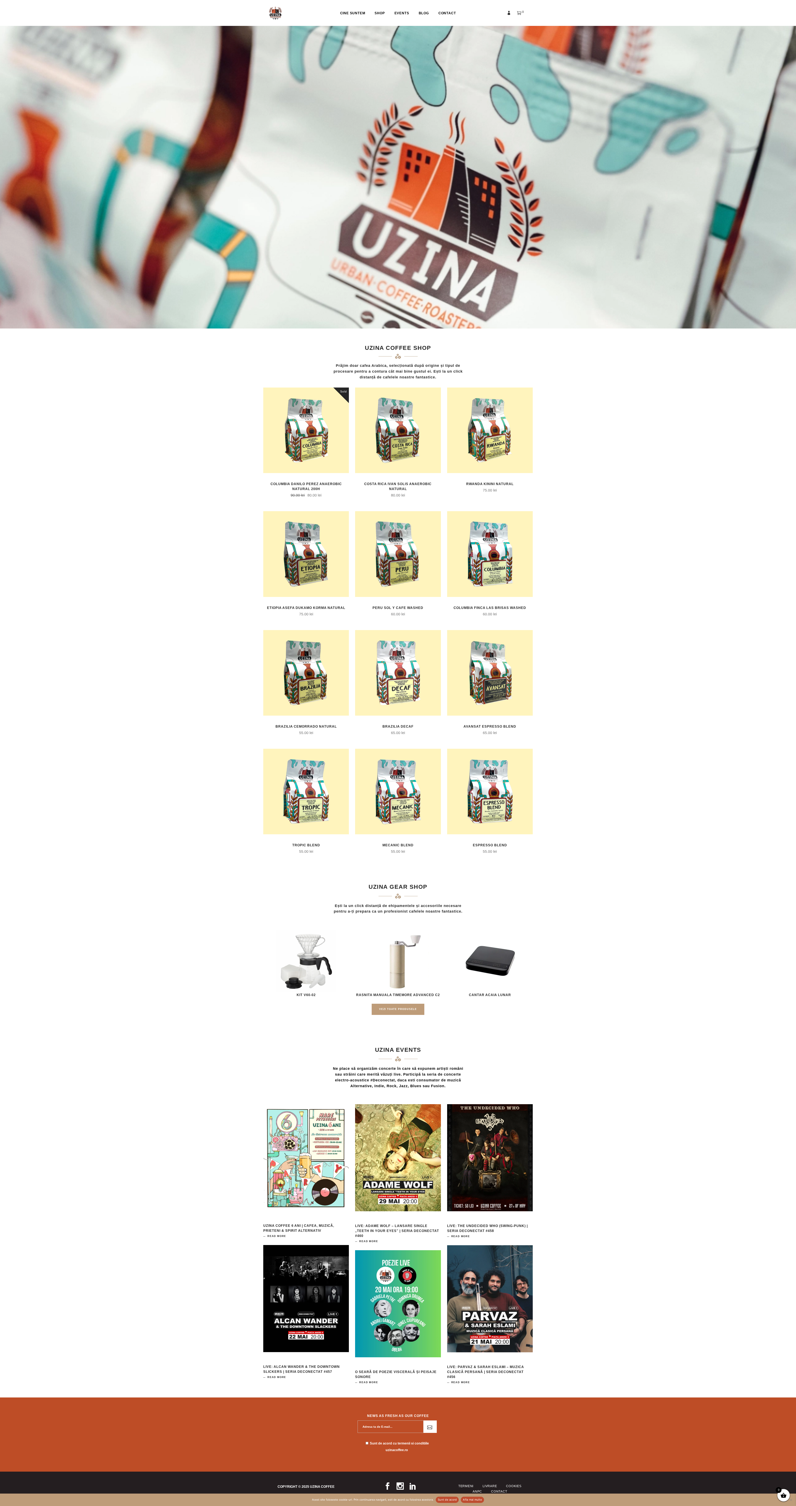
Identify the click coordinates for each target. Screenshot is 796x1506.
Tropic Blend (306, 845)
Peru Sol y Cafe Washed (398, 608)
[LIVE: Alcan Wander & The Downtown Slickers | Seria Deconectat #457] (306, 1298)
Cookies (513, 1486)
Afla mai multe (472, 1499)
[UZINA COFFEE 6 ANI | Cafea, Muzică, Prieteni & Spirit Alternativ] (306, 1157)
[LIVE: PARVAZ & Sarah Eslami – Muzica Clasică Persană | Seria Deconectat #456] (490, 1298)
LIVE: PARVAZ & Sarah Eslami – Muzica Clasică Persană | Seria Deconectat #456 (485, 1372)
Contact (499, 1491)
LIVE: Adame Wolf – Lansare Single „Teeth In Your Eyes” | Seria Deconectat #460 (397, 1231)
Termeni (465, 1486)
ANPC (477, 1491)
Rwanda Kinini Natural (490, 484)
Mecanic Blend (398, 845)
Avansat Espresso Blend (490, 726)
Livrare (490, 1486)
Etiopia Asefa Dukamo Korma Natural (306, 608)
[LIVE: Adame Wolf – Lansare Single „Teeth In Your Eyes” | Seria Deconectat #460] (398, 1157)
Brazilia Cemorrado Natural (306, 726)
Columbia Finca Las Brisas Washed (490, 608)
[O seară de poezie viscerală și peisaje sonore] (398, 1303)
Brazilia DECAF (398, 726)
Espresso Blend (490, 845)
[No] (791, 1500)
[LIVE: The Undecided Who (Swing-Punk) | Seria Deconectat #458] (490, 1157)
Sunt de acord (447, 1499)
